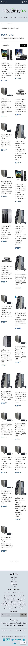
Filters (23, 45)
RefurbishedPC (9, 636)
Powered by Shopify (20, 636)
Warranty (14, 586)
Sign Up (23, 615)
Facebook (4, 630)
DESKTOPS (10, 24)
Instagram (16, 630)
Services (14, 579)
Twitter (10, 630)
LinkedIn (22, 630)
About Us (14, 582)
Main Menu (14, 577)
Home (2, 24)
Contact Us (14, 584)
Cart (25, 2)
